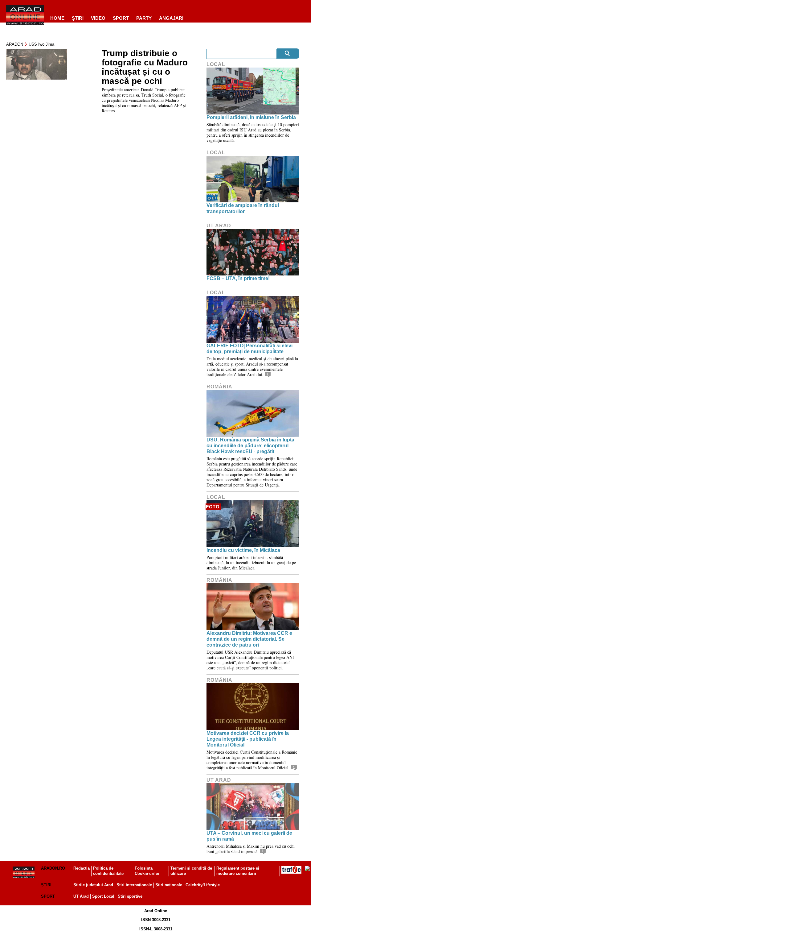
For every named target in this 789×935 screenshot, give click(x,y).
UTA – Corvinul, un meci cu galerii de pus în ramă (249, 836)
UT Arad (218, 225)
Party (144, 18)
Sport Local (103, 896)
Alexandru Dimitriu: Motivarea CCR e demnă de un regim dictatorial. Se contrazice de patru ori (249, 639)
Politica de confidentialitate (108, 871)
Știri (46, 885)
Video (98, 18)
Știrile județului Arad (93, 885)
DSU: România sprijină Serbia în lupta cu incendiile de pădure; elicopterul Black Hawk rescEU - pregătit (250, 445)
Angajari (171, 18)
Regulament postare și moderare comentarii (237, 871)
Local (215, 64)
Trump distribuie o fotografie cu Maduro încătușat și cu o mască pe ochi (145, 67)
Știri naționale (168, 885)
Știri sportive (130, 896)
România (219, 386)
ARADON (14, 44)
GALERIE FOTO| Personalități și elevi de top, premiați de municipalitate (249, 348)
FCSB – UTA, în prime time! (238, 278)
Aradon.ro (53, 868)
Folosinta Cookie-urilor (147, 871)
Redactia (81, 868)
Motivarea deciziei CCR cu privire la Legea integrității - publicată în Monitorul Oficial (247, 738)
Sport (121, 18)
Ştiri (78, 18)
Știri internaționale (134, 885)
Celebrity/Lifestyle (203, 885)
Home (57, 18)
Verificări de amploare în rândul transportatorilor (242, 208)
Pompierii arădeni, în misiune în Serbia (251, 117)
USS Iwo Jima (41, 44)
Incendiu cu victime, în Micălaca (243, 550)
